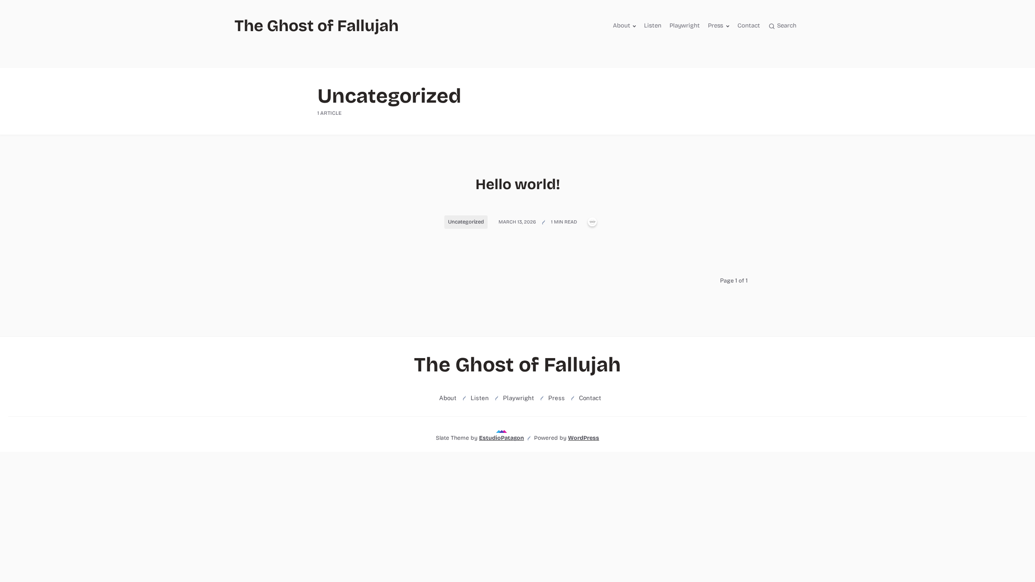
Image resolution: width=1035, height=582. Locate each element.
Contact (748, 25)
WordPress (583, 437)
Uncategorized (466, 222)
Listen (652, 25)
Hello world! (517, 184)
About (621, 25)
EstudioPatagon (501, 437)
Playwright (685, 25)
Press (716, 25)
